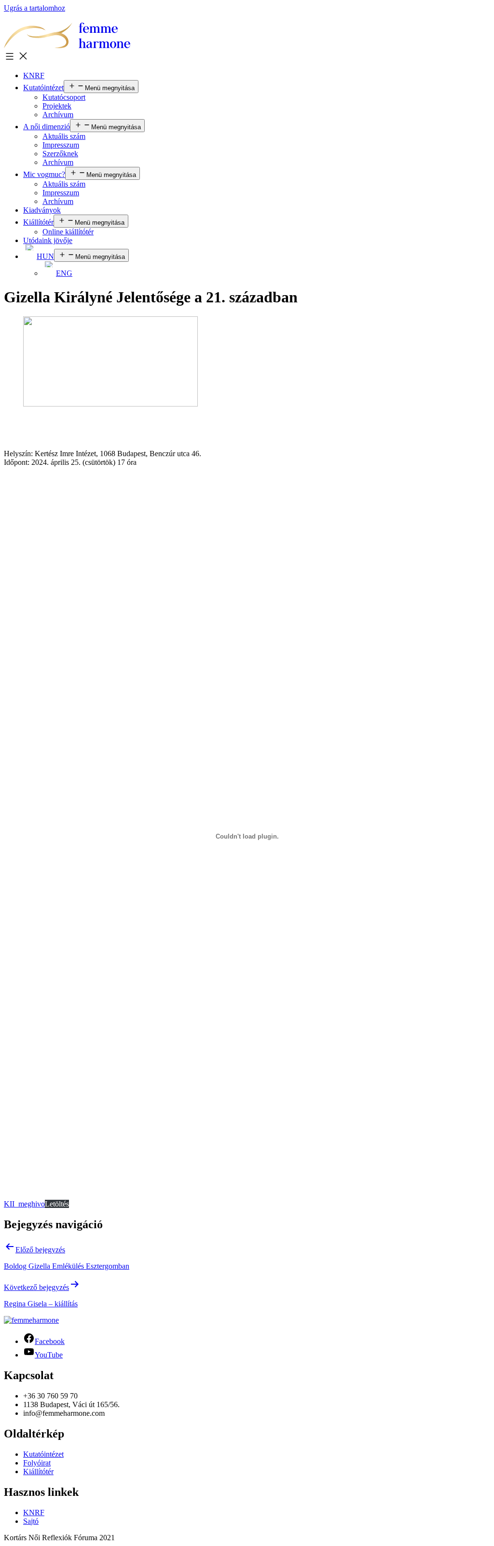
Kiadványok (42, 210)
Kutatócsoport (63, 97)
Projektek (56, 106)
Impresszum (60, 145)
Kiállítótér (38, 222)
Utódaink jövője (47, 240)
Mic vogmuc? (44, 174)
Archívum (57, 114)
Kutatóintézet (43, 87)
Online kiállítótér (68, 232)
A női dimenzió (46, 126)
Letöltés (57, 1204)
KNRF (33, 75)
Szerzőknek (60, 153)
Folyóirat (37, 1463)
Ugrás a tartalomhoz (34, 8)
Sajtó (31, 1521)
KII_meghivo (24, 1204)
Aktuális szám (63, 136)
